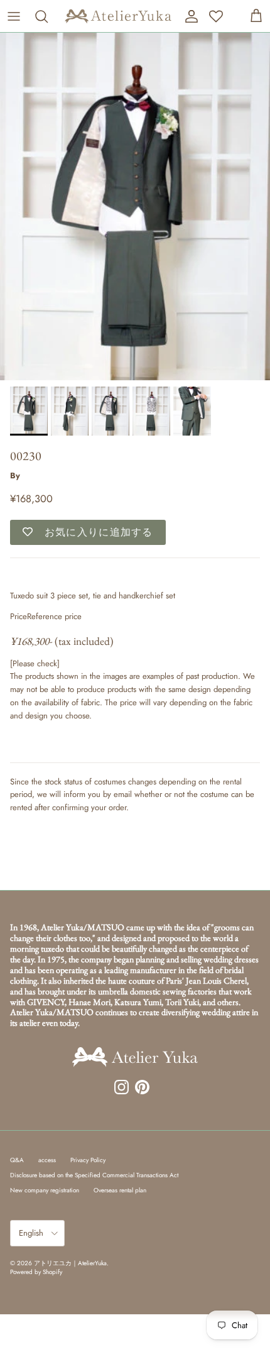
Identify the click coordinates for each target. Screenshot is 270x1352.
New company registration (44, 1190)
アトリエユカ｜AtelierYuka (70, 1263)
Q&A (17, 1160)
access (47, 1160)
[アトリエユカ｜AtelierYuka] (118, 16)
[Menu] (14, 16)
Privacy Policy (87, 1160)
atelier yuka (42, 475)
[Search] (45, 16)
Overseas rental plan (120, 1190)
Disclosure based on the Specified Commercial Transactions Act (94, 1175)
